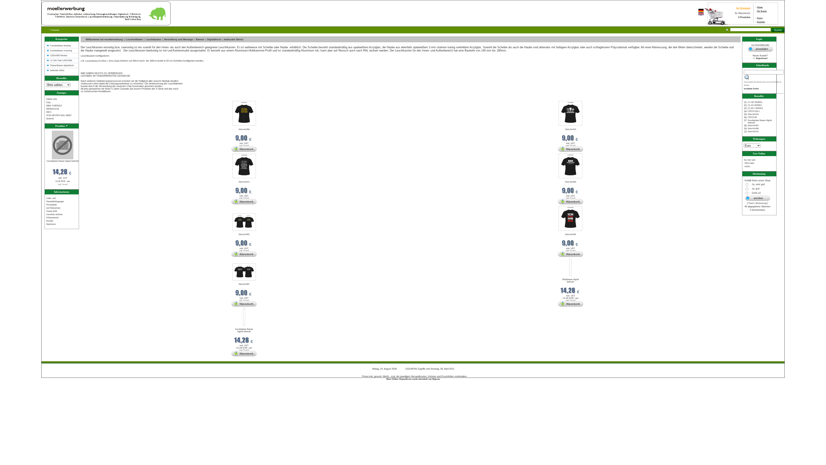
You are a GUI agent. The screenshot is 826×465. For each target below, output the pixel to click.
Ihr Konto (762, 11)
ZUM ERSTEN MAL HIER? (59, 115)
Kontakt (761, 22)
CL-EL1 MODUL (755, 108)
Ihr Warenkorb (743, 8)
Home (760, 7)
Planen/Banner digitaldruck (62, 65)
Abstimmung (761, 203)
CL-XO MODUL (755, 102)
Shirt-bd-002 (570, 234)
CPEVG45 (752, 117)
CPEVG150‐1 (754, 111)
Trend (750, 203)
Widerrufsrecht (52, 217)
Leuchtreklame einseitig (60, 45)
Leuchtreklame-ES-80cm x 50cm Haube (102, 61)
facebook (50, 118)
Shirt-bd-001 (244, 284)
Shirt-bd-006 (244, 129)
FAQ (48, 102)
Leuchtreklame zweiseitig (61, 50)
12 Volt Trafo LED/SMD (61, 60)
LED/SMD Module (58, 55)
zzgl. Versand (63, 184)
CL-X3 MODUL (755, 105)
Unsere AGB (51, 211)
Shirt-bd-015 (244, 182)
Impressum (51, 224)
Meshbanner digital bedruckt (570, 280)
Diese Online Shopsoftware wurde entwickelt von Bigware (413, 379)
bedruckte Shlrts (57, 70)
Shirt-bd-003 (244, 234)
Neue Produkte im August (93, 98)
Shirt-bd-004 (570, 182)
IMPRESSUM (52, 109)
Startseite (55, 30)
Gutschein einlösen (54, 214)
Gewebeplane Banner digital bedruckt (63, 161)
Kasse (760, 18)
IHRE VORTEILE (54, 105)
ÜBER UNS (51, 99)
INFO (48, 112)
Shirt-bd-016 (570, 129)
